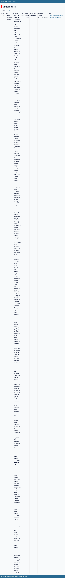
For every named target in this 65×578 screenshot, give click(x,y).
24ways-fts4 (8, 2)
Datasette (11, 576)
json (9, 10)
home (2, 2)
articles (15, 2)
